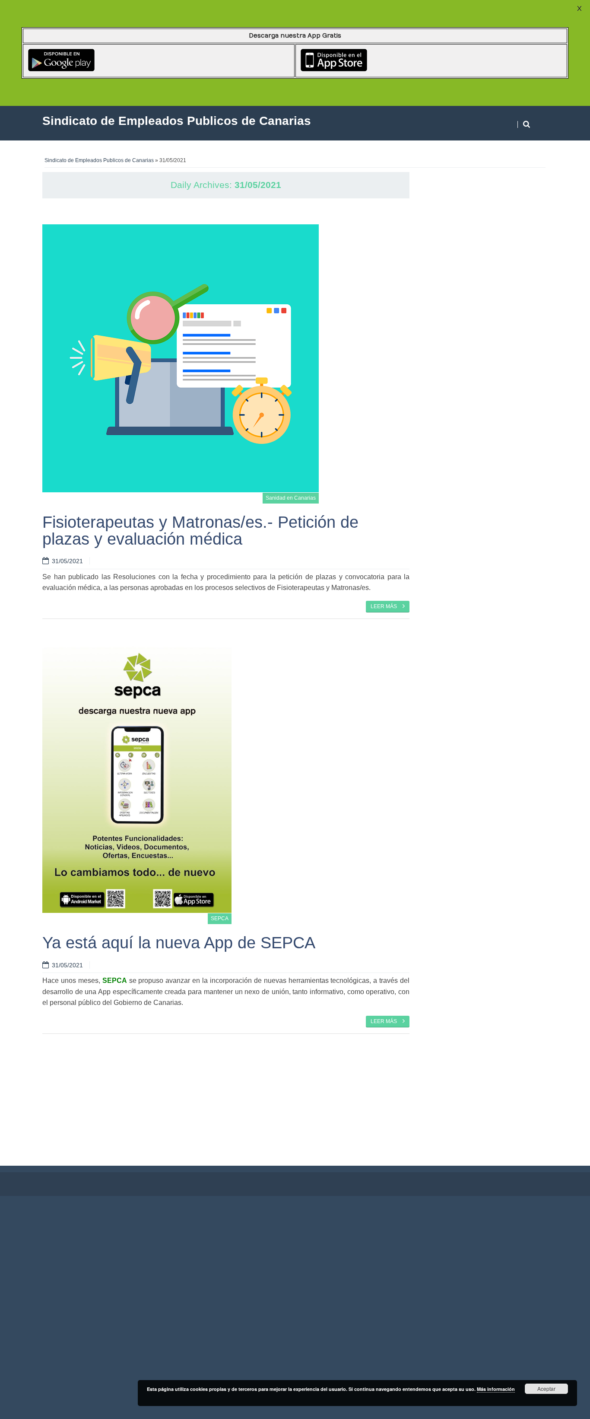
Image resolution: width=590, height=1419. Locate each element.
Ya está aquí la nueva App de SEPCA (178, 942)
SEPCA (219, 918)
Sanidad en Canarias (291, 498)
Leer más (384, 606)
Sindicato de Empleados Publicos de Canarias (99, 160)
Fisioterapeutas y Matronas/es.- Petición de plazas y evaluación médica (200, 530)
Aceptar (546, 1388)
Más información (496, 1389)
